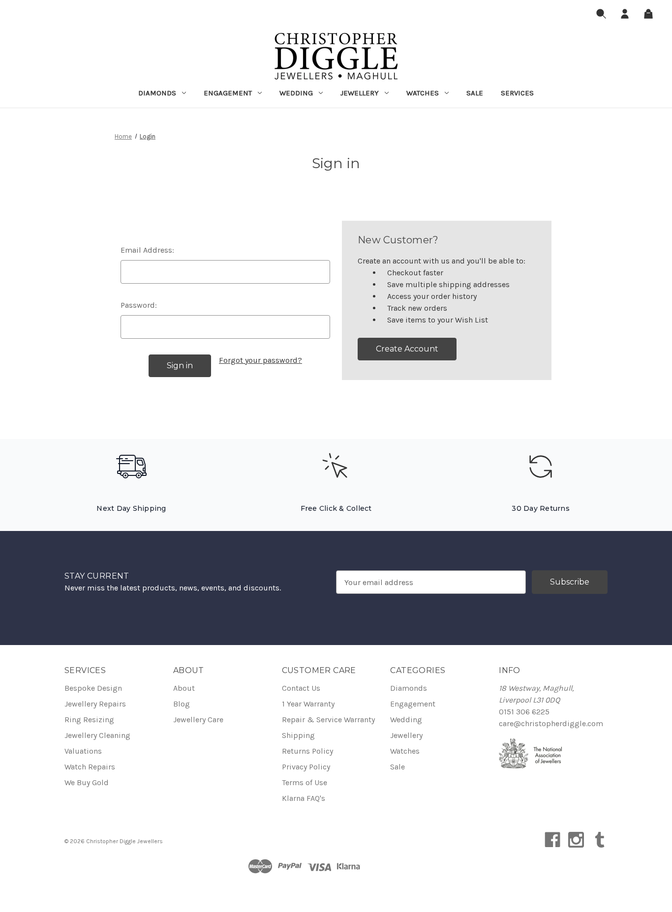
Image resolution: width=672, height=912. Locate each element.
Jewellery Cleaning (97, 735)
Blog (181, 703)
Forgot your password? (260, 360)
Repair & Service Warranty (328, 719)
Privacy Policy (306, 766)
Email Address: (147, 250)
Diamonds (157, 92)
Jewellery (359, 92)
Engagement (228, 92)
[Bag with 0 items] (648, 15)
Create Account (407, 348)
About (184, 688)
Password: (139, 305)
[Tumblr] (600, 840)
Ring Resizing (89, 719)
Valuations (83, 751)
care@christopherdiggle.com (551, 723)
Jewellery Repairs (95, 703)
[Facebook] (552, 840)
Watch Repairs (89, 766)
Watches (422, 92)
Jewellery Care (198, 719)
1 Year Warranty (308, 703)
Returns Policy (307, 751)
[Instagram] (576, 840)
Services (517, 92)
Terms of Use (304, 782)
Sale (474, 92)
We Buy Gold (86, 782)
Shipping (298, 735)
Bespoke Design (93, 688)
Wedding (296, 92)
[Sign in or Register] (625, 15)
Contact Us (301, 688)
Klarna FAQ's (303, 798)
